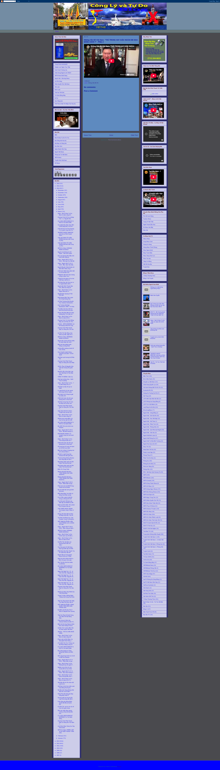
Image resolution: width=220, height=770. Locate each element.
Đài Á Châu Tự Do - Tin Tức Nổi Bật (153, 602)
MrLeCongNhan (147, 410)
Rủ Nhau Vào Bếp (148, 227)
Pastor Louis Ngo (148, 452)
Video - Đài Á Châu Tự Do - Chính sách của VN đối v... (65, 535)
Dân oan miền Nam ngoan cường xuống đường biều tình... (65, 712)
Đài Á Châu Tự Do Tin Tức (62, 137)
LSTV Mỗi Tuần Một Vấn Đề (150, 398)
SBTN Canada (147, 480)
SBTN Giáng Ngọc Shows (150, 489)
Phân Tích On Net (148, 458)
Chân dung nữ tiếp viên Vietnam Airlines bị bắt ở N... (66, 621)
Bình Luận (57, 89)
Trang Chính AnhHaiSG (61, 64)
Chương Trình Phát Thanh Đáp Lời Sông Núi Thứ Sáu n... (66, 407)
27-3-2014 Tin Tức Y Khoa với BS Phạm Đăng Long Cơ (66, 643)
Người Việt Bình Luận (149, 435)
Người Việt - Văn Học (149, 432)
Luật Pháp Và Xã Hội (149, 407)
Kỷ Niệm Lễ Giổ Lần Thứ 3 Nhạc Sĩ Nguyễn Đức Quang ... (66, 611)
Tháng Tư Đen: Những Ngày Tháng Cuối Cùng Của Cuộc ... (66, 597)
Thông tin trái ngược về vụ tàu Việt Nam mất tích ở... (66, 279)
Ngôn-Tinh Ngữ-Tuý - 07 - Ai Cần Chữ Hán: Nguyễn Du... (66, 572)
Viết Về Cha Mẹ (147, 264)
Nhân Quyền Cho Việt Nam (62, 84)
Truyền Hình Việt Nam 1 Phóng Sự (152, 544)
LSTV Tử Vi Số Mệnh (149, 404)
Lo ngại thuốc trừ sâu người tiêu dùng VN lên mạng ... (65, 391)
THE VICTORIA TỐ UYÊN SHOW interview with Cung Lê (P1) (66, 244)
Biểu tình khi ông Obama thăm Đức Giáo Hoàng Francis (66, 624)
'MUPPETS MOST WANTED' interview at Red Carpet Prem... (65, 234)
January (60, 738)
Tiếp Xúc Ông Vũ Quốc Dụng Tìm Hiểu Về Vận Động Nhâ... (65, 616)
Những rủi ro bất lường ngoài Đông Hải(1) (156, 287)
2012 (58, 743)
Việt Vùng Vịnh (147, 590)
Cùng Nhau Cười (147, 241)
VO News (57, 163)
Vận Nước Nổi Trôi (148, 596)
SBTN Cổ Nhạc (147, 486)
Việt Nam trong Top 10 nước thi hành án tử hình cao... (65, 402)
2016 (58, 183)
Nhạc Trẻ (145, 446)
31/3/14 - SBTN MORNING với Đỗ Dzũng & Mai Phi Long (66, 324)
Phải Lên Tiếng (147, 466)
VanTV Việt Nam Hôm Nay (150, 582)
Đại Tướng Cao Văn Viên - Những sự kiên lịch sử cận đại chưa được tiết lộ (157, 305)
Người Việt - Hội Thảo (149, 421)
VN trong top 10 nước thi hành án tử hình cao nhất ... (66, 447)
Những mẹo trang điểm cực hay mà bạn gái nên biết (65, 419)
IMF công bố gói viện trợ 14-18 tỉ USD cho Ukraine (66, 656)
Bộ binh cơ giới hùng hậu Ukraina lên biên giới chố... (66, 454)
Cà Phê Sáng (58, 81)
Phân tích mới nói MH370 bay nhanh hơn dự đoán (66, 486)
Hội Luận (57, 87)
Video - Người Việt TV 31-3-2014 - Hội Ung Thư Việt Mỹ (66, 260)
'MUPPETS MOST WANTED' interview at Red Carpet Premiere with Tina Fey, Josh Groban (157, 356)
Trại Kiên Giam (147, 554)
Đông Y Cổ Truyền (148, 278)
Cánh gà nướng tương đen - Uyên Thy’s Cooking (157, 346)
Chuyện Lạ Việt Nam (149, 382)
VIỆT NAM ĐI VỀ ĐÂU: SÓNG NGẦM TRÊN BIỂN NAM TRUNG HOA (66, 606)
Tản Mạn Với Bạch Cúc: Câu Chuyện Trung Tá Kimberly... (66, 518)
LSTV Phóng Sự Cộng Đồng (151, 401)
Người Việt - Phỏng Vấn (149, 427)
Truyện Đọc (146, 267)
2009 (58, 750)
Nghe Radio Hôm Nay (61, 149)
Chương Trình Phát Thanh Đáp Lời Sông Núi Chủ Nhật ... (66, 362)
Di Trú (56, 98)
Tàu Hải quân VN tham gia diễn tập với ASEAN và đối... (66, 501)
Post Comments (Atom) (114, 139)
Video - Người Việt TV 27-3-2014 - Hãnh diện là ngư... (65, 660)
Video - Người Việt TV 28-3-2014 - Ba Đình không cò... (66, 430)
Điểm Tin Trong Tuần (63, 469)
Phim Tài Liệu (147, 258)
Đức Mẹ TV (146, 614)
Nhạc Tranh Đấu (147, 253)
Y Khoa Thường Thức (149, 275)
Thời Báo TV (146, 531)
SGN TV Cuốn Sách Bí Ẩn (150, 523)
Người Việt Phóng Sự (149, 438)
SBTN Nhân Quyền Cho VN (150, 500)
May (59, 206)
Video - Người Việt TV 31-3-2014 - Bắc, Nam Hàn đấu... (66, 264)
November (61, 192)
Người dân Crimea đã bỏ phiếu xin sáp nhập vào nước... (66, 341)
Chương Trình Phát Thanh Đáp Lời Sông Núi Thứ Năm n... (66, 722)
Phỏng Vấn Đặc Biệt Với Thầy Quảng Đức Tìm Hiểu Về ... (66, 313)
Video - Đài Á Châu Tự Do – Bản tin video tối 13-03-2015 (157, 322)
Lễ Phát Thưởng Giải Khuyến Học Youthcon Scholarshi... (66, 302)
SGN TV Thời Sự (147, 525)
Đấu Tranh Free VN (148, 612)
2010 (58, 748)
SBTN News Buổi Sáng (61, 75)
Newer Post (87, 135)
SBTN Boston (147, 477)
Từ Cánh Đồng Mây (60, 95)
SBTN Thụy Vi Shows (149, 506)
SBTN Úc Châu (147, 514)
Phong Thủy (146, 455)
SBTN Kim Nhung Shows (150, 492)
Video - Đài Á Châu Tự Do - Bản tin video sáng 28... (65, 636)
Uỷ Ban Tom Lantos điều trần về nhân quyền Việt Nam (66, 628)
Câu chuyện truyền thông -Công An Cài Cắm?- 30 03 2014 (65, 353)
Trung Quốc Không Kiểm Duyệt (151, 534)
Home (57, 31)
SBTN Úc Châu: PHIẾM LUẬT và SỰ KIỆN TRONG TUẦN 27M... (66, 731)
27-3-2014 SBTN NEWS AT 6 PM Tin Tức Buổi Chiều (66, 647)
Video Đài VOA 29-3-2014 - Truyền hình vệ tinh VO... (65, 411)
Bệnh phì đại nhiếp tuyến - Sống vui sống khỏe (65, 345)
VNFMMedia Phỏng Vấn (149, 568)
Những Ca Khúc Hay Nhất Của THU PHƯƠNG (66, 592)
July (59, 202)
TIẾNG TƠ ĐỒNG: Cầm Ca (65, 376)
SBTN (144, 475)
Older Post (134, 135)
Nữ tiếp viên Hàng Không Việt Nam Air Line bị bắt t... (66, 690)
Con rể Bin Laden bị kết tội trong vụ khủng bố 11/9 (65, 498)
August (60, 199)
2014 (58, 188)
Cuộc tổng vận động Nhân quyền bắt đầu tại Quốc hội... (65, 703)
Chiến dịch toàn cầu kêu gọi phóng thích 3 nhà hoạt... (65, 398)
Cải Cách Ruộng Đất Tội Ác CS (151, 387)
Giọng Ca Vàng (147, 244)
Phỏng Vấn (146, 469)
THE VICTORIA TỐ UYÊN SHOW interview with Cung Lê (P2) (66, 239)
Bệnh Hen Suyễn (155, 295)
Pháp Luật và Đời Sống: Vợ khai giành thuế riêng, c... (65, 640)
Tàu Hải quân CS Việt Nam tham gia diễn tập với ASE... (66, 547)
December (61, 190)
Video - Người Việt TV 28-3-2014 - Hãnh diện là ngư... (65, 482)
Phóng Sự (146, 460)
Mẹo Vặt (145, 230)
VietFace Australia (148, 585)
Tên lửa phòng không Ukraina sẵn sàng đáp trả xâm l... (66, 458)
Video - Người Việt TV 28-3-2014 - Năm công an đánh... (66, 527)
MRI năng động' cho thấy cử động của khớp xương (65, 494)
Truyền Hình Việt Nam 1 (149, 537)
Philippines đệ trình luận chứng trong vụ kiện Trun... (66, 275)
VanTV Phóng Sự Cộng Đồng (151, 579)
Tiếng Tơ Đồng (147, 261)
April (59, 209)
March (60, 211)
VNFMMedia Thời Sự (149, 571)
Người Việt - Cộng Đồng (149, 412)
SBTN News (58, 157)
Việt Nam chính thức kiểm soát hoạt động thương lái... (66, 687)
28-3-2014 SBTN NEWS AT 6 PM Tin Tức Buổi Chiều (66, 423)
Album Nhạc (146, 238)
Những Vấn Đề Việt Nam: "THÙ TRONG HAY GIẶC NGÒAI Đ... (65, 473)
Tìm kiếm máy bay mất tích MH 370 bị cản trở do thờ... (66, 309)
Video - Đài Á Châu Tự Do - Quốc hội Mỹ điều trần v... (65, 675)
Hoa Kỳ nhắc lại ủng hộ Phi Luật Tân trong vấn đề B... (65, 698)
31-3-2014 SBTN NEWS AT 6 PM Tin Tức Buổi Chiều (66, 221)
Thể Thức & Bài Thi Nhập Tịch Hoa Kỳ (65, 103)
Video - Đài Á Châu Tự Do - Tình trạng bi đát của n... (65, 439)
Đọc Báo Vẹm (58, 146)
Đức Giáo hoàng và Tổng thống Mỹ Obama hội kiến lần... (65, 652)
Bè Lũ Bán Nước (147, 379)
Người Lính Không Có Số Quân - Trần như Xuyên (65, 252)
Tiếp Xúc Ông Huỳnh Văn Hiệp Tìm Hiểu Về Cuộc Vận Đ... (66, 601)
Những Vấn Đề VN (93, 83)
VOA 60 (145, 576)
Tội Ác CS (146, 559)
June (59, 204)
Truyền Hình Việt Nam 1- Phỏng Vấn (153, 547)
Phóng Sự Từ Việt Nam (61, 154)
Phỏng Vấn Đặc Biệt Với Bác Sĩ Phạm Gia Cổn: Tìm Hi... (66, 514)
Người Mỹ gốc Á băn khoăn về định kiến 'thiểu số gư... (66, 267)
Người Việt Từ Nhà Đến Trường (151, 441)
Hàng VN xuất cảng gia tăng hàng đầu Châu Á (65, 694)
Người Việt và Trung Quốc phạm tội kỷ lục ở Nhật (65, 555)
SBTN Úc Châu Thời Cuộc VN (151, 520)
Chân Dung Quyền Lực (149, 384)
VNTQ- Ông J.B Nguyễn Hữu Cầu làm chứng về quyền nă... (65, 368)
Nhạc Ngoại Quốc (148, 250)
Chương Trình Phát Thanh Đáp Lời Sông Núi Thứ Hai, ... (66, 329)
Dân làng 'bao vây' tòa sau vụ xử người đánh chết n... (66, 283)
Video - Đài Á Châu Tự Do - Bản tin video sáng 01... (65, 214)
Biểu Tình (145, 376)
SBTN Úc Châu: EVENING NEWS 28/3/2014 (65, 531)
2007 (58, 755)
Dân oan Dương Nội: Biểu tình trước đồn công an (66, 256)
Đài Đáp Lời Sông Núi (61, 143)
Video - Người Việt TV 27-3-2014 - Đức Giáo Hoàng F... (66, 671)
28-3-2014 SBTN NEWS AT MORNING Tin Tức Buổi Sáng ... (65, 567)
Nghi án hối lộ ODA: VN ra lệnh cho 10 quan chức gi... (66, 505)
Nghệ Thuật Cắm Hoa (149, 224)
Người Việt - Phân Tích (149, 424)
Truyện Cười (146, 551)
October (60, 195)
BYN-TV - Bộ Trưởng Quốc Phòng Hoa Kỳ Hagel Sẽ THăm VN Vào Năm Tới (157, 313)
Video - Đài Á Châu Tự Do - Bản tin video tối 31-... (65, 317)
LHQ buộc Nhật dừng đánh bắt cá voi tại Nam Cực (66, 271)
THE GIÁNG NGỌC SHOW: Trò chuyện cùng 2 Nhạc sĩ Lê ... (66, 510)
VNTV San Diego (147, 573)
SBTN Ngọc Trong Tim (149, 497)
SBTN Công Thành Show (150, 483)
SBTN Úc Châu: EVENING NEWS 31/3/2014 (65, 248)
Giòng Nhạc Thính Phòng (150, 247)
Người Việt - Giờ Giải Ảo (149, 415)
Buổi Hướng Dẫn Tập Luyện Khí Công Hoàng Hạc (65, 298)
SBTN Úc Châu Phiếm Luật (150, 517)
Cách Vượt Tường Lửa (61, 70)
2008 (58, 752)
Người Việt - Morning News (62, 78)
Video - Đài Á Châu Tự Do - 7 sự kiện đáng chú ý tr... (66, 383)
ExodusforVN (146, 390)
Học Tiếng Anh (59, 101)
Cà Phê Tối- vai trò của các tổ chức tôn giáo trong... (66, 707)
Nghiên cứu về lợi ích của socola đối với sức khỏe (65, 668)
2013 (58, 741)
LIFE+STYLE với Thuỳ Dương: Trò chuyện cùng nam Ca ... (66, 229)
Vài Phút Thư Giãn (148, 593)
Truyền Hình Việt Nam (61, 160)
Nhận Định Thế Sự (148, 449)
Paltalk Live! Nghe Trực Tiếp (62, 67)
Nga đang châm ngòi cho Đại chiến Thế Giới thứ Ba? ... (66, 462)
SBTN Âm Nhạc (147, 511)
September (61, 197)
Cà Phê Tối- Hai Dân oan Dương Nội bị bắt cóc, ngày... (64, 543)
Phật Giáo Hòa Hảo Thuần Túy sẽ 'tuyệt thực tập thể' (66, 551)
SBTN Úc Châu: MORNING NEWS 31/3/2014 (65, 337)
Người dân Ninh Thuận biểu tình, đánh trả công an (65, 286)
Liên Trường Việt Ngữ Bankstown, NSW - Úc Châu (66, 305)
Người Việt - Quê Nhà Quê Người (152, 429)
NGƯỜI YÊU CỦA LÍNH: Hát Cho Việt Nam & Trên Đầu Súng (65, 373)
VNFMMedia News (148, 565)
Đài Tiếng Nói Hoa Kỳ (60, 140)
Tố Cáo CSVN (147, 556)
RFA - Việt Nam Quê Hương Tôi (151, 472)
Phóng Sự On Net (148, 463)
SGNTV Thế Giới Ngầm (149, 528)
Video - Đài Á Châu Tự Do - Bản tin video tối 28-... (65, 538)
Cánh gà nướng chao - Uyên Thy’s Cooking (65, 379)
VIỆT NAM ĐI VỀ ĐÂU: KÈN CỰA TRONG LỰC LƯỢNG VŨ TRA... (66, 523)
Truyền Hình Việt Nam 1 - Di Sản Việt (153, 539)
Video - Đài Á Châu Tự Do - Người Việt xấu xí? (65, 290)
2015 (58, 186)
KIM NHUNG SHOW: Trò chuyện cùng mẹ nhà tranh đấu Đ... (66, 435)
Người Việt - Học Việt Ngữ (150, 418)
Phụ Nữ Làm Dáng (148, 216)
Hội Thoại (145, 396)
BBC (56, 135)
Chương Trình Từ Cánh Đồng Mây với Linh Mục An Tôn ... (66, 321)
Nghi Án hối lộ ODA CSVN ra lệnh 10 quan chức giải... (65, 559)
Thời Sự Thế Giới (59, 92)
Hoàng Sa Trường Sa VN (150, 393)
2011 (58, 745)
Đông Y (145, 609)
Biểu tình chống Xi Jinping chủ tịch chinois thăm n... (66, 451)
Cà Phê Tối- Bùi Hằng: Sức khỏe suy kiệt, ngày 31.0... (65, 333)
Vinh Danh (146, 588)
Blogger (119, 766)
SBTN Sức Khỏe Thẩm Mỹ (150, 503)
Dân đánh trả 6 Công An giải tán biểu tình (65, 395)
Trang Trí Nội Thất (148, 221)
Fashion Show (147, 219)
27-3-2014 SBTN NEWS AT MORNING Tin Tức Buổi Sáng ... (65, 717)
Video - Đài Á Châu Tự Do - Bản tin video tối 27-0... (65, 679)
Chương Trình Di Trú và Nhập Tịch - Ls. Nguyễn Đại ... (66, 218)
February (60, 735)
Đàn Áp (145, 606)
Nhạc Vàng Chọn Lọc (149, 255)
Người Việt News (59, 152)
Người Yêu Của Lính (148, 444)
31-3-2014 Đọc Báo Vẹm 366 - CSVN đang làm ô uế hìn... (66, 225)
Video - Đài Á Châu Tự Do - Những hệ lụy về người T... (65, 664)
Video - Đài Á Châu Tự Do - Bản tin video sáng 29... (65, 415)
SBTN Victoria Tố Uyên (149, 508)
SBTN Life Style (147, 494)
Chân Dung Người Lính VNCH (63, 72)
